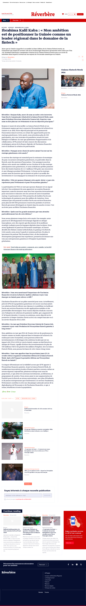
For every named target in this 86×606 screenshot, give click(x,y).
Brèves (26, 407)
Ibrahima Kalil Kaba (28, 398)
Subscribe (47, 495)
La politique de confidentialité (23, 499)
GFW (17, 398)
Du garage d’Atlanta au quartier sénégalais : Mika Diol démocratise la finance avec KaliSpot (38, 430)
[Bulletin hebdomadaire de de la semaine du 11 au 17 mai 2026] (12, 410)
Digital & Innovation (29, 427)
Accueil (4, 27)
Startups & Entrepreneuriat (31, 469)
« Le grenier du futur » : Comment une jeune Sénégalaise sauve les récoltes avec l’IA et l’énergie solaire (37, 450)
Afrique (11, 27)
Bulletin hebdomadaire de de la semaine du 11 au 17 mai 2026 (12, 530)
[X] (82, 60)
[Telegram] (76, 564)
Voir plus (27, 484)
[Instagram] (82, 56)
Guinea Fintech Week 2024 (71, 95)
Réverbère (11, 57)
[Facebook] (79, 56)
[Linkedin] (72, 564)
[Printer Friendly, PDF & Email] (9, 392)
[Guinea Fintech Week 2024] (72, 81)
